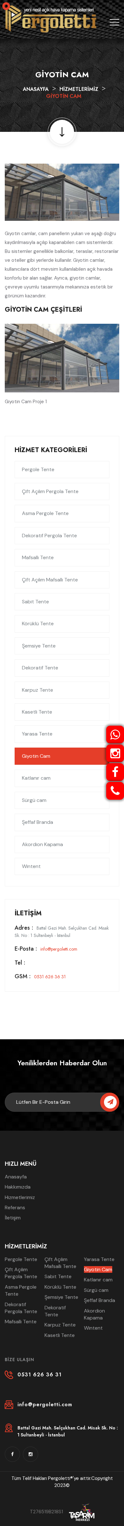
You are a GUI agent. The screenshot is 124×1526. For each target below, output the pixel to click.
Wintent (31, 866)
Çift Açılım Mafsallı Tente (50, 579)
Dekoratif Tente (40, 667)
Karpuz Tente (37, 690)
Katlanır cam (36, 778)
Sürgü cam (34, 800)
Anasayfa (36, 89)
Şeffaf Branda (37, 822)
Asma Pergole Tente (45, 513)
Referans (15, 1207)
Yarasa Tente (37, 733)
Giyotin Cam (36, 756)
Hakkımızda (18, 1186)
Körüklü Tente (38, 623)
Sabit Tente (35, 601)
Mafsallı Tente (38, 557)
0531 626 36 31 (40, 976)
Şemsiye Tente (39, 645)
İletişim (13, 1217)
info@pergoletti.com (46, 949)
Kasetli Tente (37, 712)
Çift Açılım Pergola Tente (50, 491)
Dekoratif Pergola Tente (49, 535)
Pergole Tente (38, 469)
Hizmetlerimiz (78, 89)
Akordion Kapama (42, 844)
